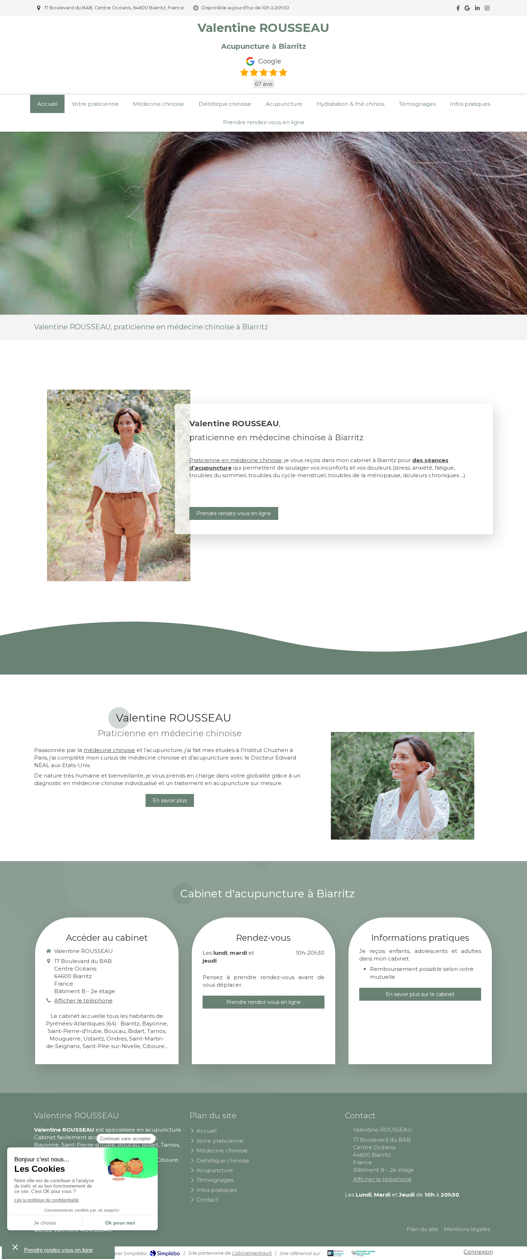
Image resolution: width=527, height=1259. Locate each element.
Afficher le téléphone (83, 1000)
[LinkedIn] (477, 9)
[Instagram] (487, 9)
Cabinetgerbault (252, 1253)
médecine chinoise (109, 750)
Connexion (478, 1251)
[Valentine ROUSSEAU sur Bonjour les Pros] (335, 1253)
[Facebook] (458, 9)
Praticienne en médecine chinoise (235, 460)
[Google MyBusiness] (467, 9)
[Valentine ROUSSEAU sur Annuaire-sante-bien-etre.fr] (363, 1253)
